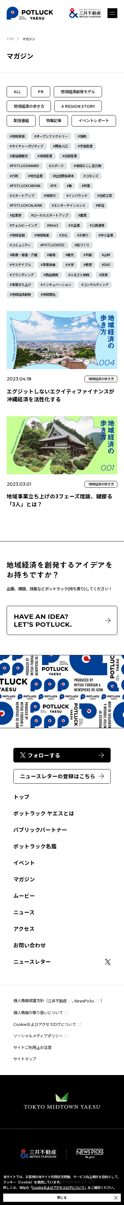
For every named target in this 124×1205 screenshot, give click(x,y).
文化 (64, 235)
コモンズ (92, 175)
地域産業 (45, 155)
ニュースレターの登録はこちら (57, 776)
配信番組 (21, 120)
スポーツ (57, 165)
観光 (70, 254)
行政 (15, 175)
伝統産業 (70, 155)
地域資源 (18, 136)
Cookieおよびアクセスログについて (44, 1024)
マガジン (24, 879)
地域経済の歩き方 (29, 106)
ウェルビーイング (24, 225)
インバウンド (77, 195)
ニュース (24, 912)
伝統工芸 (105, 195)
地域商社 (49, 294)
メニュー (112, 13)
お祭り (84, 235)
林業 (87, 185)
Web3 (53, 225)
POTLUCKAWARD (25, 165)
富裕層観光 (20, 155)
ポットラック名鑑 (35, 846)
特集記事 (53, 120)
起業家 (16, 215)
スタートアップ (23, 195)
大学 (70, 264)
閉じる (62, 1197)
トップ (21, 796)
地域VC (51, 195)
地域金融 (18, 235)
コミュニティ (21, 245)
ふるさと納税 (79, 274)
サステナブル (21, 264)
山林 (107, 254)
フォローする (44, 755)
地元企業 (36, 175)
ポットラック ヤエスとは (43, 813)
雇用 (52, 254)
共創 (89, 254)
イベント (24, 862)
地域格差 (42, 235)
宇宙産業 (86, 146)
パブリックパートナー (40, 829)
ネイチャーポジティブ (27, 146)
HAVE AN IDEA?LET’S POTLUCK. (43, 620)
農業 (83, 215)
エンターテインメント (70, 205)
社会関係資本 (64, 175)
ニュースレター (32, 961)
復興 (83, 136)
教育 (89, 264)
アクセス (24, 928)
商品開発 (51, 274)
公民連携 (98, 225)
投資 (104, 274)
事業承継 (49, 264)
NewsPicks (84, 1001)
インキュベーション (57, 284)
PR (41, 91)
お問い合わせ (29, 945)
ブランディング (23, 274)
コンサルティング (95, 284)
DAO (107, 264)
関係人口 (61, 146)
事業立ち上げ (21, 284)
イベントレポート (94, 120)
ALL (17, 91)
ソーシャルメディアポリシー (38, 1036)
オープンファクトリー (52, 136)
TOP (10, 38)
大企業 (75, 225)
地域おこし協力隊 (88, 165)
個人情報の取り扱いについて (38, 1012)
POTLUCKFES (53, 245)
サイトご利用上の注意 (32, 1047)
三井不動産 (57, 1001)
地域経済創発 (21, 294)
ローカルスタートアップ (50, 215)
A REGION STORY (78, 106)
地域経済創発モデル (78, 91)
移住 (101, 205)
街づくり (83, 245)
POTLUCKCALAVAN (27, 205)
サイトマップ (24, 1059)
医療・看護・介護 (24, 254)
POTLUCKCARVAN (26, 185)
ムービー (24, 895)
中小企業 (106, 235)
